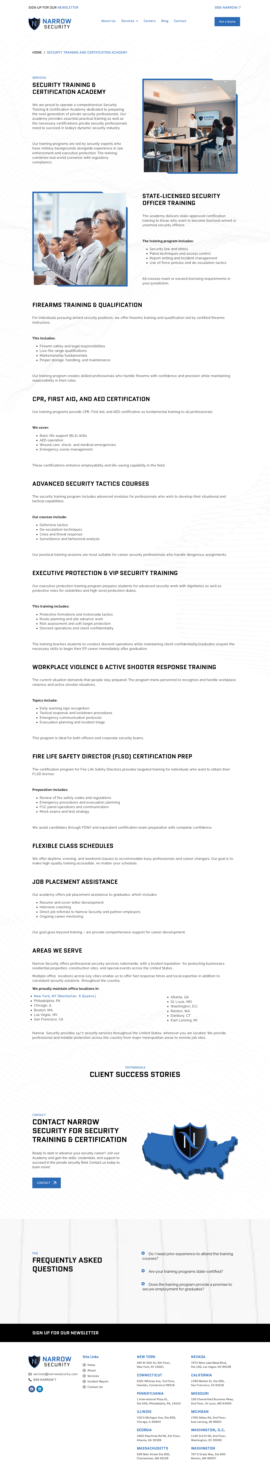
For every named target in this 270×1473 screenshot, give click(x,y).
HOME (37, 52)
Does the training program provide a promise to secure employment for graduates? (187, 1286)
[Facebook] (31, 1389)
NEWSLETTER (68, 7)
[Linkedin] (39, 1389)
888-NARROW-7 (228, 7)
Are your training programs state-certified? (186, 1271)
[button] (190, 1256)
